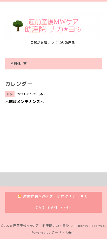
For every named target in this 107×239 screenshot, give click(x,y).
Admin (71, 232)
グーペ (57, 232)
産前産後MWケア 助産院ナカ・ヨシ (41, 225)
